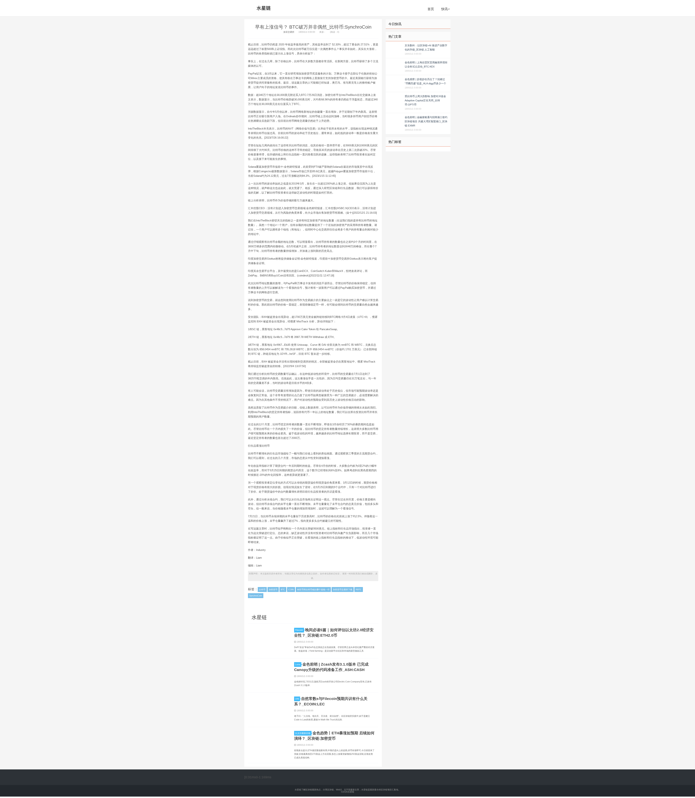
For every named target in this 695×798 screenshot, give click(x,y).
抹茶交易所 (288, 32)
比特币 (262, 589)
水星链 (263, 8)
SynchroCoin (255, 595)
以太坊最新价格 (302, 733)
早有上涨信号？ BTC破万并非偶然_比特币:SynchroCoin (313, 27)
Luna (297, 664)
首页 (430, 9)
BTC (283, 589)
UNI (297, 699)
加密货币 (273, 589)
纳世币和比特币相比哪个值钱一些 (313, 589)
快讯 (444, 9)
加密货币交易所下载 (342, 589)
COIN (291, 589)
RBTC (359, 589)
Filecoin (299, 630)
